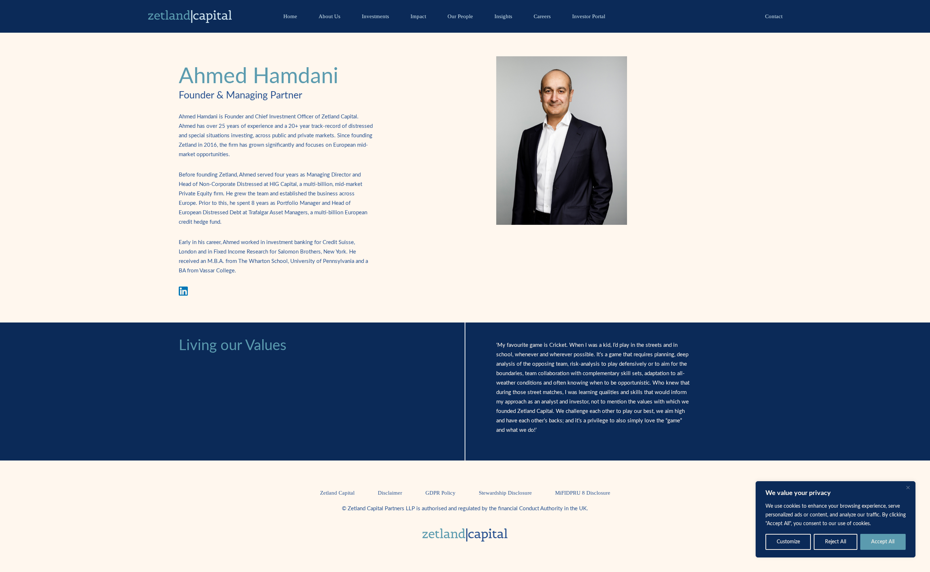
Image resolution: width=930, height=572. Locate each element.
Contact (774, 16)
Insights (503, 16)
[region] (835, 519)
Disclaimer (390, 493)
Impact (418, 16)
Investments (375, 16)
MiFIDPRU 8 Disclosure (582, 493)
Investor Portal (588, 16)
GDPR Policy (440, 493)
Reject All (835, 541)
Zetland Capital (337, 493)
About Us (329, 16)
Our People (460, 16)
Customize (788, 541)
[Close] (907, 487)
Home (290, 16)
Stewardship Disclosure (505, 493)
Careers (542, 16)
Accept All (882, 541)
